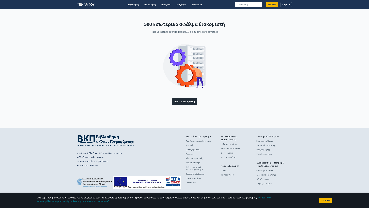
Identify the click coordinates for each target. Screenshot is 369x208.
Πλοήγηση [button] (166, 4)
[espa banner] (147, 182)
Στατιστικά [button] (197, 4)
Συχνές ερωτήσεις (193, 178)
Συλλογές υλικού (193, 149)
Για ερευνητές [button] (132, 4)
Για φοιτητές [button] (150, 4)
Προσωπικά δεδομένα (195, 174)
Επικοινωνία (191, 182)
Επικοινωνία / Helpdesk (87, 165)
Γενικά (223, 170)
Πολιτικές (190, 145)
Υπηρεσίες (190, 154)
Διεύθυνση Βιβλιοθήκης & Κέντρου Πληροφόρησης (99, 153)
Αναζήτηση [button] (181, 4)
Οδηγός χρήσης (227, 153)
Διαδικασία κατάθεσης (230, 148)
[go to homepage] (86, 5)
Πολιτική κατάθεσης (229, 144)
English (286, 4)
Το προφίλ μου (227, 175)
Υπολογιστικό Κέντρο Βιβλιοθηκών (92, 161)
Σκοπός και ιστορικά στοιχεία (198, 141)
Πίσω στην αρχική (184, 101)
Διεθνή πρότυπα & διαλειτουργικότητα (194, 168)
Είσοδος (272, 4)
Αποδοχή (325, 200)
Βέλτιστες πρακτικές (194, 158)
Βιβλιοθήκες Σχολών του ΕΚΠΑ (90, 157)
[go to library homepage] (105, 140)
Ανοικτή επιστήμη (193, 162)
